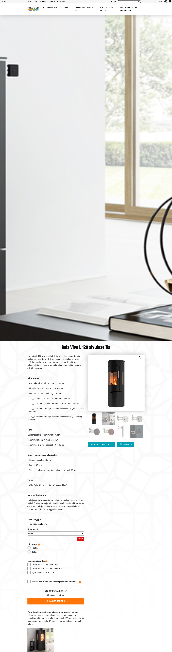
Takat (67, 8)
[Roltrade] (33, 9)
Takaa (35, 552)
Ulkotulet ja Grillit (106, 9)
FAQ (35, 1)
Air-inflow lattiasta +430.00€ (45, 564)
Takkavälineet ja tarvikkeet (128, 9)
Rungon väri (33, 529)
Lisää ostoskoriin (55, 601)
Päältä (35, 548)
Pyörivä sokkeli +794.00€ (43, 572)
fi (111, 1)
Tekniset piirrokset (103, 444)
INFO (29, 1)
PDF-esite (127, 444)
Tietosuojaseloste (57, 1)
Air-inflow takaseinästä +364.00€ (47, 568)
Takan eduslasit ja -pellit (85, 9)
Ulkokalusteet (51, 8)
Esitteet (43, 1)
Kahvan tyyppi (34, 519)
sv (115, 1)
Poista (80, 539)
